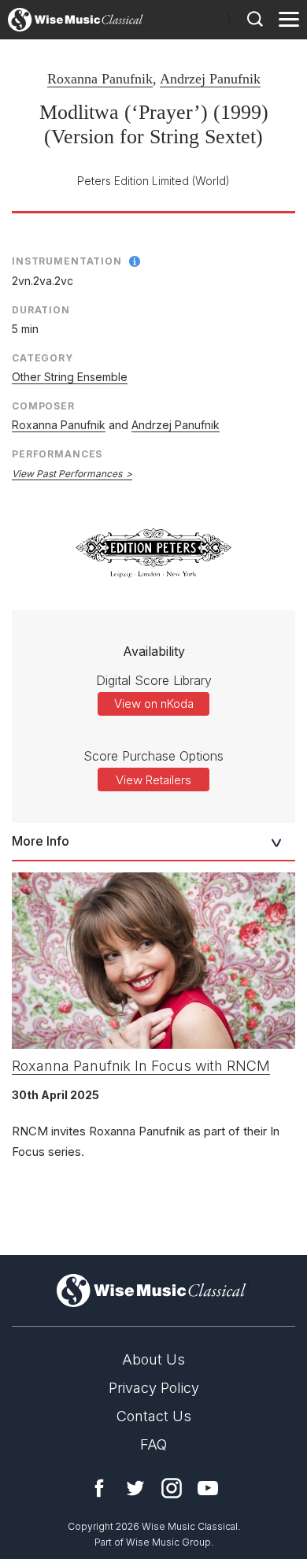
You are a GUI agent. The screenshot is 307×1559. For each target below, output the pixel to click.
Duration (41, 310)
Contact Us (154, 1416)
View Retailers (153, 779)
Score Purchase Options (153, 756)
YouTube (208, 1488)
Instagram (171, 1488)
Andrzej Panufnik (210, 79)
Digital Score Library (154, 680)
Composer (43, 406)
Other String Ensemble (70, 376)
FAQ (153, 1444)
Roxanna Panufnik (100, 79)
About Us (153, 1359)
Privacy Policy (154, 1387)
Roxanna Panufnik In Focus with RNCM (141, 1065)
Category (42, 358)
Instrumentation (67, 261)
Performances (57, 454)
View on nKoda (154, 703)
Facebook (99, 1488)
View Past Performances (67, 474)
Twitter (135, 1488)
